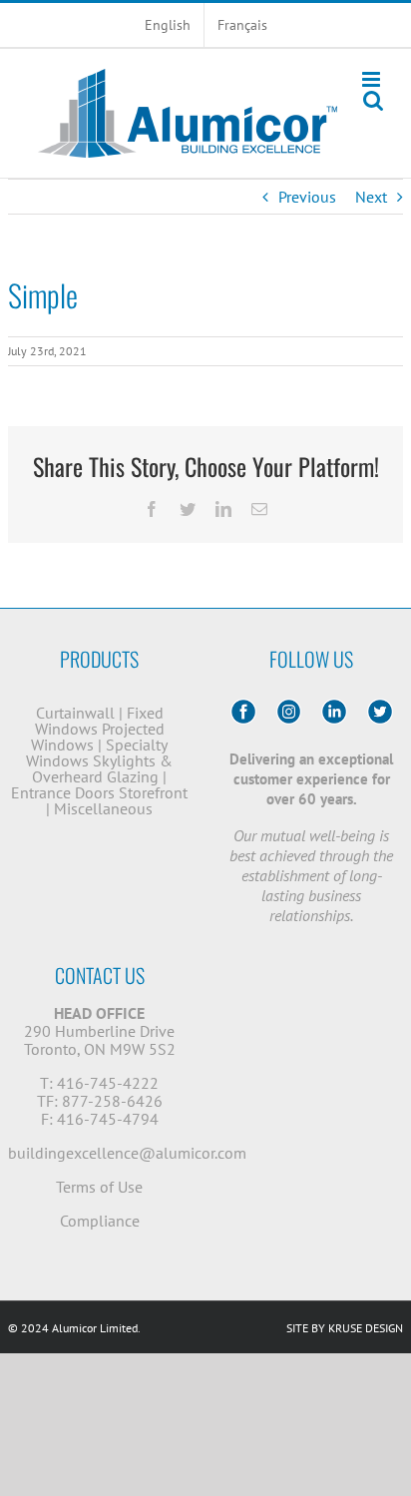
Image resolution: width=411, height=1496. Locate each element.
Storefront (153, 792)
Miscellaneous (103, 808)
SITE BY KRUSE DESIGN (344, 1327)
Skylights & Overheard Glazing (102, 768)
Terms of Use (99, 1187)
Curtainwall (75, 713)
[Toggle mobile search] (373, 100)
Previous (307, 197)
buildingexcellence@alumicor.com (127, 1153)
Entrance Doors (63, 792)
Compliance (100, 1221)
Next (371, 197)
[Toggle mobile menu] (372, 79)
